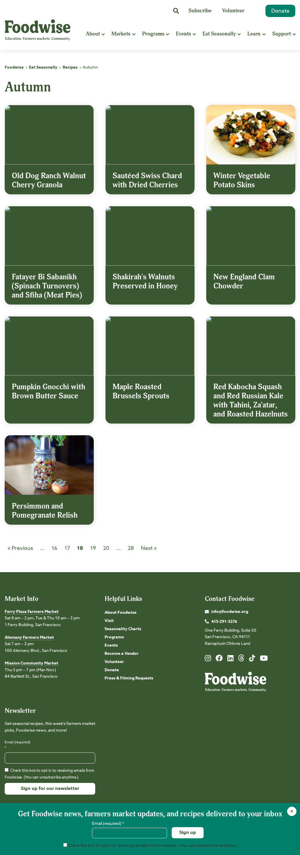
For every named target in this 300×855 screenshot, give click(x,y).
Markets (120, 33)
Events (183, 33)
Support (281, 33)
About (93, 33)
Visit (109, 621)
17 (67, 548)
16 (54, 548)
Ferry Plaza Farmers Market (32, 612)
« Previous (20, 548)
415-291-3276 (224, 622)
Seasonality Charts (123, 629)
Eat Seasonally (219, 33)
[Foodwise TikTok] (252, 659)
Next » (149, 548)
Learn (253, 33)
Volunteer (233, 10)
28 (131, 548)
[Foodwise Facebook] (219, 659)
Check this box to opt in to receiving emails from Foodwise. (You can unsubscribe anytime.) (152, 846)
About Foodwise (121, 613)
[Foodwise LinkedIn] (230, 659)
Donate (280, 11)
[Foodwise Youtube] (264, 659)
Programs (153, 33)
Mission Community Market (31, 663)
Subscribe (200, 10)
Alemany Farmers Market (29, 637)
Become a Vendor (122, 654)
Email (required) (17, 745)
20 (106, 548)
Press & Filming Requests (129, 678)
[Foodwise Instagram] (208, 659)
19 (93, 548)
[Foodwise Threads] (241, 660)
